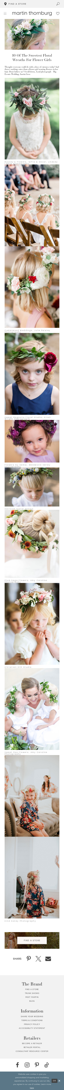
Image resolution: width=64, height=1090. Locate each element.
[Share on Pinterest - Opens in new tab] (29, 959)
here (32, 1087)
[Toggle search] (58, 4)
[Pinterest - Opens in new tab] (37, 1065)
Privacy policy (32, 1024)
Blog (32, 1001)
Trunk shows (32, 993)
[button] (5, 13)
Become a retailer (32, 1043)
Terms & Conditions (32, 1020)
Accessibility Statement (32, 1028)
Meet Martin (32, 997)
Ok (54, 1080)
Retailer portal (32, 1047)
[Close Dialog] (59, 1080)
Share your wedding (32, 1016)
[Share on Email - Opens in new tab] (48, 959)
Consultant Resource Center (32, 1051)
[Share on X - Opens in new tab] (38, 959)
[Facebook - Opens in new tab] (17, 1065)
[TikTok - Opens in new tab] (46, 1065)
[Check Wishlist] (58, 13)
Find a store (32, 989)
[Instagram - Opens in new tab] (27, 1065)
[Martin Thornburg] (32, 13)
